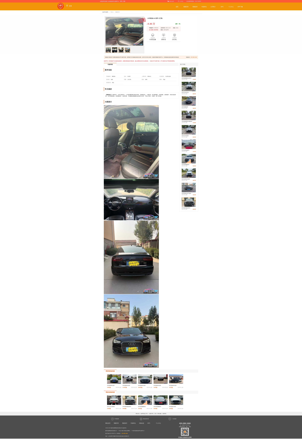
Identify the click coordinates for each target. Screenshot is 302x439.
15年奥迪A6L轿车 (111, 385)
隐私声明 (151, 413)
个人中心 (181, 1)
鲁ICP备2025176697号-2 (110, 433)
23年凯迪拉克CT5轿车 (186, 193)
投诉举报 (156, 29)
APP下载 (240, 6)
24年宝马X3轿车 (185, 135)
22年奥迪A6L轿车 (142, 385)
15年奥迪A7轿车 (172, 406)
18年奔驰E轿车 (185, 107)
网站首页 (138, 413)
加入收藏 (151, 29)
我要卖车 (195, 6)
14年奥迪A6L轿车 (157, 385)
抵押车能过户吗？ (144, 413)
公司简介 (213, 6)
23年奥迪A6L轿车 (126, 385)
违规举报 (164, 413)
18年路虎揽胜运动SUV (186, 78)
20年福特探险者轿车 (186, 207)
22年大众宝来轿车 (111, 406)
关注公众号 (171, 1)
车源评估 (204, 6)
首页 (177, 6)
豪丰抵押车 (166, 29)
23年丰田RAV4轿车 (186, 179)
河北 (113, 82)
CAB (155, 413)
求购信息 (141, 423)
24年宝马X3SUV (185, 92)
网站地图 (159, 413)
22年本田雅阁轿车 (185, 164)
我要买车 (186, 6)
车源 (111, 12)
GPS (222, 6)
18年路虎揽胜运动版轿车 (187, 121)
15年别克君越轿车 (185, 150)
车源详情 (110, 64)
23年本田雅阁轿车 (157, 406)
